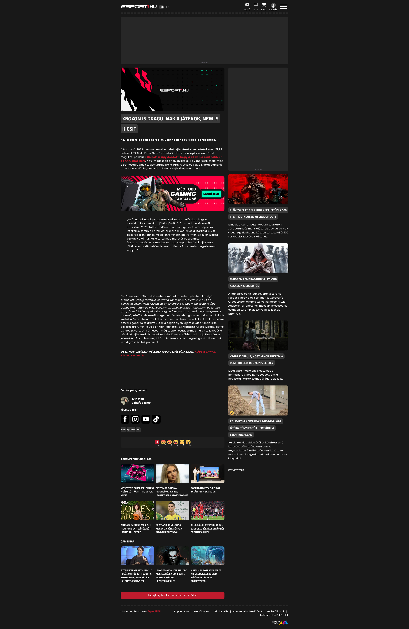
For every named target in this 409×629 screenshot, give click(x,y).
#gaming (131, 430)
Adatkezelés (221, 611)
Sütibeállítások (275, 611)
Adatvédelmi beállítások (247, 611)
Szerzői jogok (201, 611)
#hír (138, 430)
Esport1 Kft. (155, 611)
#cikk (123, 430)
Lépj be (153, 595)
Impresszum (181, 611)
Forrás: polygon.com (134, 390)
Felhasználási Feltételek (274, 615)
